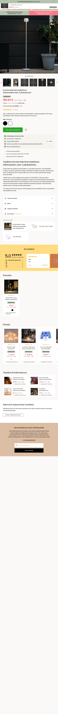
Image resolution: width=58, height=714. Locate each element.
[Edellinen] (1, 82)
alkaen (14, 106)
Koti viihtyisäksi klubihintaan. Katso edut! (29, 1)
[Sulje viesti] (54, 1)
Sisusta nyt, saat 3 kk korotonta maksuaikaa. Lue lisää (43, 12)
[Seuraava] (57, 82)
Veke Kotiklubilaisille (12, 103)
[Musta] (5, 123)
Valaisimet (8, 9)
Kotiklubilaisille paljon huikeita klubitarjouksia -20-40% (14, 12)
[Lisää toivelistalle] (26, 129)
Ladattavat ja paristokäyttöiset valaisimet (21, 9)
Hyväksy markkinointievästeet (13, 415)
